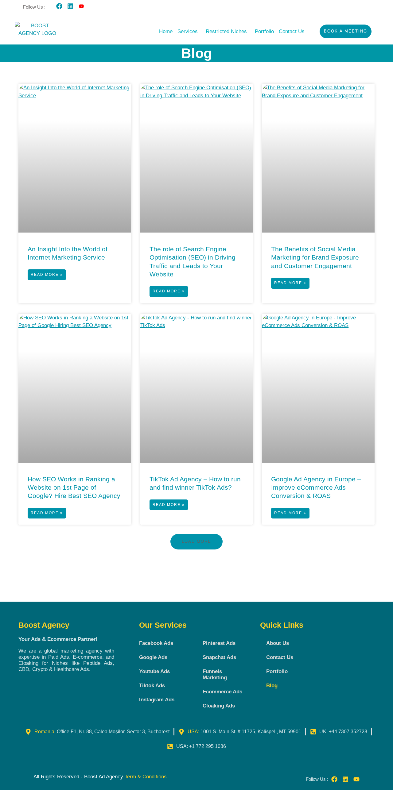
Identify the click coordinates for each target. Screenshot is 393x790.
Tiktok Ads (152, 685)
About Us (277, 643)
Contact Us (292, 31)
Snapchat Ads (219, 657)
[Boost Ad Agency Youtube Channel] (81, 6)
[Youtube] (356, 779)
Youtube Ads (154, 671)
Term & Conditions (146, 777)
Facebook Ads (156, 643)
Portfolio (264, 31)
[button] (189, 31)
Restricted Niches (226, 31)
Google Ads (153, 657)
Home (166, 31)
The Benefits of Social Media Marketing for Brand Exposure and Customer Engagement (315, 257)
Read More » (47, 274)
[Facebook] (59, 6)
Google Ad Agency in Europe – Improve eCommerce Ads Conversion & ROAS (316, 487)
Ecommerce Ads (222, 692)
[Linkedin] (70, 6)
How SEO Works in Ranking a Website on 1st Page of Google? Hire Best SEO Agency (74, 487)
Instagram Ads (156, 700)
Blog (272, 685)
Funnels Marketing (215, 674)
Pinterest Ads (219, 643)
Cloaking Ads (219, 706)
